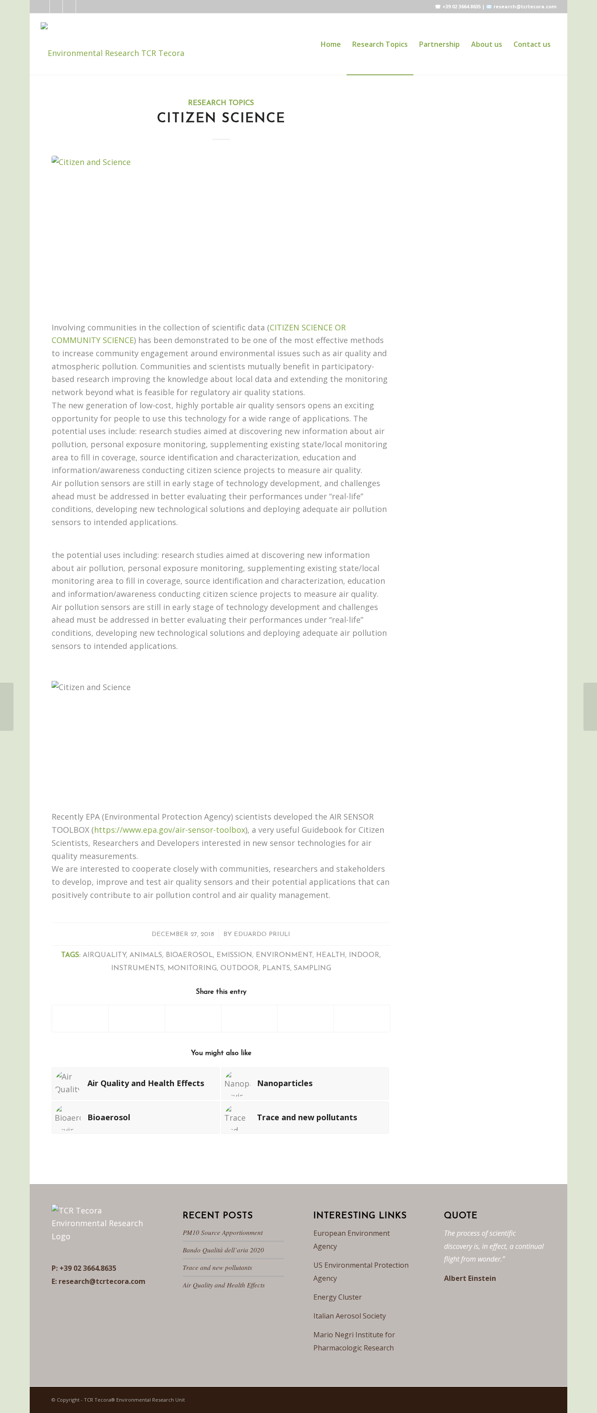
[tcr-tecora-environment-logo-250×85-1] (112, 44)
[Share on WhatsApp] (250, 1018)
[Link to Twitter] (56, 6)
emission (234, 955)
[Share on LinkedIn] (305, 1018)
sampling (312, 968)
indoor (364, 955)
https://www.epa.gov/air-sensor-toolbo (167, 829)
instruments (137, 968)
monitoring (192, 968)
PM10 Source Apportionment (223, 1232)
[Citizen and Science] (221, 233)
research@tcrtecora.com (102, 1281)
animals (145, 955)
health (330, 955)
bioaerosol (189, 955)
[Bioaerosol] (7, 707)
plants (276, 968)
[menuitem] (331, 44)
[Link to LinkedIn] (43, 6)
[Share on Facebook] (80, 1018)
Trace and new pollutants (217, 1267)
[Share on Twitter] (137, 1018)
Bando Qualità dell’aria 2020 (223, 1249)
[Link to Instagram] (69, 6)
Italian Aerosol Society (349, 1316)
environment (284, 955)
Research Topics (221, 103)
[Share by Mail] (362, 1018)
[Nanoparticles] (590, 707)
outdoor (239, 968)
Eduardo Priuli (262, 934)
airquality (104, 955)
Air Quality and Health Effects (224, 1284)
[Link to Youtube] (82, 6)
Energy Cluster (337, 1297)
